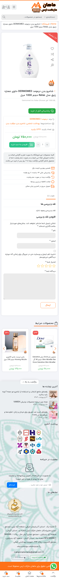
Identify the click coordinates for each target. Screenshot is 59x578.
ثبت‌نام (12, 485)
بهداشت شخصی (33, 123)
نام (54, 230)
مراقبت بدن (10, 123)
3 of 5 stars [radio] (46, 266)
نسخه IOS (19, 557)
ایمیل (53, 241)
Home (53, 24)
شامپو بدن (20, 123)
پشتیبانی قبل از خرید (40, 110)
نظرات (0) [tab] (50, 196)
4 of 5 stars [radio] (42, 266)
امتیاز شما (50, 262)
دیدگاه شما (50, 271)
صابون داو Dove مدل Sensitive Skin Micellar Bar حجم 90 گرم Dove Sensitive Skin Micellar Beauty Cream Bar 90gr (44, 358)
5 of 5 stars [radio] (38, 266)
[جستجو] (4, 17)
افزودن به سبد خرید (19, 144)
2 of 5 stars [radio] (50, 266)
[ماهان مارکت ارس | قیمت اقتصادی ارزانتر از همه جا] (44, 7)
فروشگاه (45, 24)
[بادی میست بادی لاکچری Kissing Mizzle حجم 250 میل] (15, 342)
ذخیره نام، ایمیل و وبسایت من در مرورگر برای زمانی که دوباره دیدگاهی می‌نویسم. (30, 255)
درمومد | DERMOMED (39, 119)
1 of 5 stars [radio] (54, 266)
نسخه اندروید (38, 557)
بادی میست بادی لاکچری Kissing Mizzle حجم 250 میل (15, 358)
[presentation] (55, 348)
